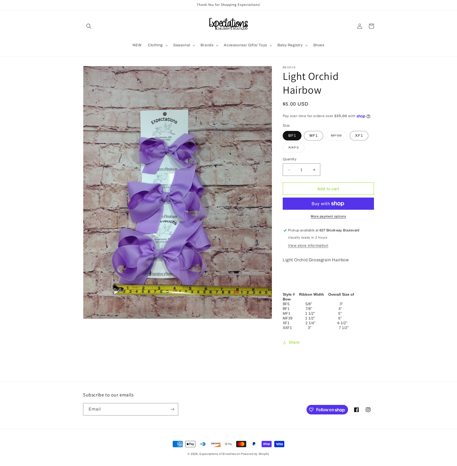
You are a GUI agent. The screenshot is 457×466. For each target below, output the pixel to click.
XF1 (359, 136)
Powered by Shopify (255, 453)
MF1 (313, 136)
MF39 (339, 136)
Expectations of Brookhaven (220, 453)
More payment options (328, 216)
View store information (308, 246)
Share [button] (294, 342)
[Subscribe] (172, 409)
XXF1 (296, 148)
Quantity (289, 159)
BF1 (292, 136)
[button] (89, 26)
